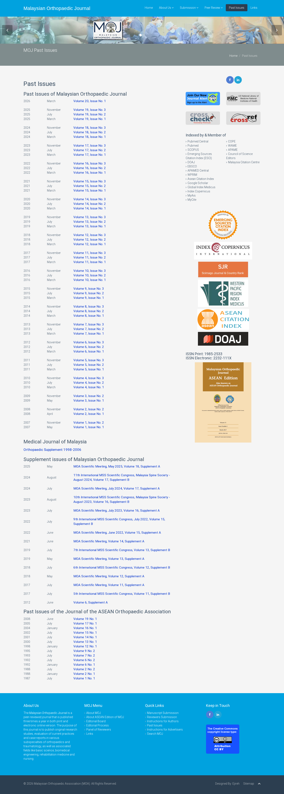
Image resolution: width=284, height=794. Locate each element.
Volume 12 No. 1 (85, 646)
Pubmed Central (198, 141)
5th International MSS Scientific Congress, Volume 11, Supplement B (121, 594)
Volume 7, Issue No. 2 (88, 329)
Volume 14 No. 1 (85, 637)
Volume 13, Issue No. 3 (89, 217)
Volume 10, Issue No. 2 (89, 275)
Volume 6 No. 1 (84, 665)
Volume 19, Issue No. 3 (89, 110)
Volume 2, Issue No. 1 (88, 414)
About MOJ (93, 713)
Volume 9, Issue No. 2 (88, 293)
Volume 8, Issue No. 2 (88, 311)
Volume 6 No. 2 (84, 660)
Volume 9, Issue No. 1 (88, 298)
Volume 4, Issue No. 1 (88, 387)
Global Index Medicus (201, 187)
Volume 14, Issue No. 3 (89, 199)
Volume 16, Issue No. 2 (89, 168)
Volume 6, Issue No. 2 (88, 347)
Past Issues (236, 7)
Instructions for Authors (163, 721)
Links (254, 7)
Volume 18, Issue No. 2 (89, 132)
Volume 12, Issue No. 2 (89, 239)
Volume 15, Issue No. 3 (89, 181)
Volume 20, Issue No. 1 (89, 101)
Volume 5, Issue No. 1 (88, 369)
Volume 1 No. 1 (84, 678)
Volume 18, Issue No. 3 (89, 128)
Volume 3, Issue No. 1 (88, 400)
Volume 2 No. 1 (84, 674)
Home (149, 7)
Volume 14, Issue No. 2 (89, 204)
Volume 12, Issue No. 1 (89, 244)
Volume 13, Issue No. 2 (89, 222)
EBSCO (192, 166)
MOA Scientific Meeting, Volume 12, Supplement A (108, 576)
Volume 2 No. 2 (84, 669)
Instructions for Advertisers (165, 729)
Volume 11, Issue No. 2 (89, 257)
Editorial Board (96, 721)
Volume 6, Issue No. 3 (88, 342)
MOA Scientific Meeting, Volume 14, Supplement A (108, 541)
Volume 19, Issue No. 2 (89, 114)
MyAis (192, 195)
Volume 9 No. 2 (84, 651)
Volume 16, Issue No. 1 (89, 172)
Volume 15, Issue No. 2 (89, 186)
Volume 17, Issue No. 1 (89, 155)
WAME (232, 145)
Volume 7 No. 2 (84, 655)
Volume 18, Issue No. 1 (89, 137)
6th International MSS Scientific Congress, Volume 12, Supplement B (121, 567)
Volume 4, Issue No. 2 (88, 383)
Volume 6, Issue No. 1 (88, 351)
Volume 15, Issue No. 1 (89, 190)
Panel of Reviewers (98, 729)
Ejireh (236, 783)
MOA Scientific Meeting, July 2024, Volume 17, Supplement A (116, 488)
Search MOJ (155, 733)
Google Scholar (198, 183)
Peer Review (213, 7)
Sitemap (248, 783)
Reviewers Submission (162, 717)
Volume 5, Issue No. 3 (88, 360)
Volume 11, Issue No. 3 (89, 253)
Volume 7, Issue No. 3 (88, 324)
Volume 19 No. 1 (85, 619)
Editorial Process (97, 725)
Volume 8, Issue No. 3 (88, 306)
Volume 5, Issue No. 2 (88, 365)
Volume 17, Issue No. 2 (89, 150)
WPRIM (192, 174)
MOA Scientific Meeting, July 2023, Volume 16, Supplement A (116, 510)
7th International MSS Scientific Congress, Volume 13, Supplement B (121, 550)
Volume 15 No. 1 (85, 632)
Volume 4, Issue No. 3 (88, 378)
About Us (165, 7)
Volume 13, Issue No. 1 (89, 226)
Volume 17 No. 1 (85, 623)
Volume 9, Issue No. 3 (88, 289)
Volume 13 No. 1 (85, 642)
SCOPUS (193, 149)
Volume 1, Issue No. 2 (88, 422)
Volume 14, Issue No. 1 (89, 208)
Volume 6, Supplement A (90, 602)
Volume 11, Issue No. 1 (89, 262)
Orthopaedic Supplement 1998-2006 (52, 450)
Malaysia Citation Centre (243, 162)
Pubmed (193, 145)
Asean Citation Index (201, 179)
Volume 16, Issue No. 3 (89, 163)
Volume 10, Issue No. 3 (89, 271)
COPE (232, 141)
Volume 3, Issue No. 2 (88, 396)
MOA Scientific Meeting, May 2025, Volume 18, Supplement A (116, 466)
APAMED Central (198, 170)
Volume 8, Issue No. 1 (88, 316)
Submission (188, 7)
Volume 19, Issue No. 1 (89, 119)
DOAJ (191, 162)
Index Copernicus (199, 191)
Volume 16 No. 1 (85, 628)
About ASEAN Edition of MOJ (105, 717)
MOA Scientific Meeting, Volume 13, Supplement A (108, 559)
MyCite (192, 199)
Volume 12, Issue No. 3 (89, 235)
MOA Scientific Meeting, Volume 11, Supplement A (108, 585)
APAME (233, 149)
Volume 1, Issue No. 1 (88, 427)
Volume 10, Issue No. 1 (89, 280)
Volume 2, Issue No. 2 (88, 409)
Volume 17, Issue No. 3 (89, 145)
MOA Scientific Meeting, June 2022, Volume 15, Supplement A (117, 532)
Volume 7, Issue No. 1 (88, 333)
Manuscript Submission (163, 713)
